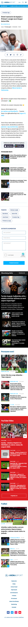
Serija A (12, 548)
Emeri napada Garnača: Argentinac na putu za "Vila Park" (18, 194)
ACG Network (14, 592)
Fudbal (4, 504)
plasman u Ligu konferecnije (9, 127)
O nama (14, 595)
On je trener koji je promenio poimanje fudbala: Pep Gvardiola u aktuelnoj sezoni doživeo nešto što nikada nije (17, 386)
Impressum (14, 590)
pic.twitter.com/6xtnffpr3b (9, 111)
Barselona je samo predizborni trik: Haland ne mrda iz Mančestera (18, 397)
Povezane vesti (6, 152)
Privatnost (14, 598)
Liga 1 (11, 559)
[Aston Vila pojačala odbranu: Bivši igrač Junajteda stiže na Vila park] (5, 159)
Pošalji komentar (14, 263)
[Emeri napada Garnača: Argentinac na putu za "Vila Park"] (5, 196)
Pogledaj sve (22, 273)
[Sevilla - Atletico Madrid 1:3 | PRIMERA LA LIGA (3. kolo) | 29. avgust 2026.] (14, 431)
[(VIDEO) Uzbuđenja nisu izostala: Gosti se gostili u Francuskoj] (5, 563)
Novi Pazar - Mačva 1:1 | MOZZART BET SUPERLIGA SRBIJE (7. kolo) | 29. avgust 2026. (18, 477)
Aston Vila (14, 213)
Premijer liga (6, 12)
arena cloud (14, 587)
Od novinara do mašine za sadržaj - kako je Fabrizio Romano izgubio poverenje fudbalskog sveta (19, 324)
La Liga (12, 404)
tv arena (7, 617)
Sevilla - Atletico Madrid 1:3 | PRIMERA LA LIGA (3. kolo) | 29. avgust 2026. (12, 445)
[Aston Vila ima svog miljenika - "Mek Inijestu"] (14, 364)
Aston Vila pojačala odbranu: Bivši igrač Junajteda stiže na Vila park (18, 157)
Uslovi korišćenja (14, 601)
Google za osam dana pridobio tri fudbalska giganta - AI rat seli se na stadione (18, 333)
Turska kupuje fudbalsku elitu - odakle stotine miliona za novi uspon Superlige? (14, 298)
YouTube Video (7, 421)
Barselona (5, 213)
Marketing (14, 604)
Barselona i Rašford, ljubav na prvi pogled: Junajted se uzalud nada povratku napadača (18, 409)
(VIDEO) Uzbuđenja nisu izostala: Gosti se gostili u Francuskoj (17, 563)
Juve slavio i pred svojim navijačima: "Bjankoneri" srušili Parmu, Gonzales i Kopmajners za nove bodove (18, 553)
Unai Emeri (5, 217)
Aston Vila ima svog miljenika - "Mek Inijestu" (12, 376)
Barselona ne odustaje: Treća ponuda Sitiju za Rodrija (18, 181)
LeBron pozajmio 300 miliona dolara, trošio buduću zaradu (17, 314)
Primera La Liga (7, 221)
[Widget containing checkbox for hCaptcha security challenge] (14, 255)
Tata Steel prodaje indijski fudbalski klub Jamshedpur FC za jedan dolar (18, 342)
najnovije (14, 581)
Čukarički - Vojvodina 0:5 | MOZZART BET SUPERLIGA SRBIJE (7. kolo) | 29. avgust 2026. (18, 488)
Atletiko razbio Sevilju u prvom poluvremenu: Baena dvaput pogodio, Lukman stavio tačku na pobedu (13, 530)
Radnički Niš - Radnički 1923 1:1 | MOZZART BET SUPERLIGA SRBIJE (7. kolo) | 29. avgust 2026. (18, 466)
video (14, 584)
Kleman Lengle (14, 210)
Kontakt (14, 607)
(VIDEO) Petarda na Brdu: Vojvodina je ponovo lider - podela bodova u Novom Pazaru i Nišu (18, 542)
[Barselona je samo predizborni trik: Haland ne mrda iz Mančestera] (5, 397)
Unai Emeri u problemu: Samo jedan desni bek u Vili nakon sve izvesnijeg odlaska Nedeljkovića (18, 169)
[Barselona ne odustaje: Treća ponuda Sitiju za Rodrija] (5, 184)
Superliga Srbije (15, 537)
